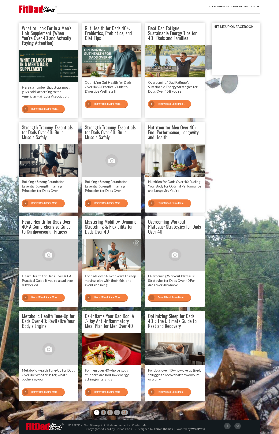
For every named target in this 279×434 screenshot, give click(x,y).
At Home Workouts (218, 7)
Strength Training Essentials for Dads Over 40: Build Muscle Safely (47, 132)
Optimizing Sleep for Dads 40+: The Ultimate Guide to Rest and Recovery (172, 320)
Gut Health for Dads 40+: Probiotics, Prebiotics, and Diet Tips (108, 33)
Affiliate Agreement (116, 425)
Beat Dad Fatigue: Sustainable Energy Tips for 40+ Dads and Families (172, 33)
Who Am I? (243, 7)
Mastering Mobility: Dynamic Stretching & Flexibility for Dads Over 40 (110, 226)
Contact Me (254, 7)
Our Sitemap (92, 425)
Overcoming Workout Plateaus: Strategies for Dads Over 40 (174, 226)
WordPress (198, 429)
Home (235, 7)
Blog (230, 7)
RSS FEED (74, 425)
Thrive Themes (163, 429)
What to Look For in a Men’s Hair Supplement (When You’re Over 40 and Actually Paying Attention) (47, 35)
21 (124, 412)
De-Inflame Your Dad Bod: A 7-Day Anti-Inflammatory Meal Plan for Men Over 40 (109, 320)
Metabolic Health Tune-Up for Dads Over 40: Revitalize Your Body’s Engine (48, 320)
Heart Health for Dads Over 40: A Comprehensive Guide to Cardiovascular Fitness (46, 226)
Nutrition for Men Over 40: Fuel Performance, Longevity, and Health (173, 132)
